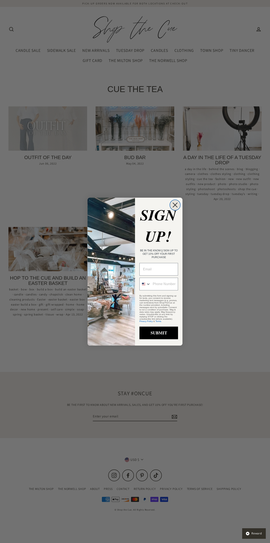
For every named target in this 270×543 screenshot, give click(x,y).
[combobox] (145, 284)
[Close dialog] (175, 205)
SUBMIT (159, 333)
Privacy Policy (146, 321)
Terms (158, 321)
